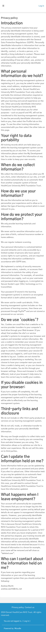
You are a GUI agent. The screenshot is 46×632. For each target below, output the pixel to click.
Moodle (17, 628)
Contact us (29, 607)
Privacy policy (18, 607)
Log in (41, 6)
